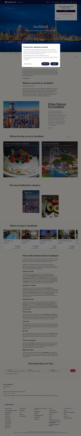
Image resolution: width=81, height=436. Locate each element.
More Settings (27, 63)
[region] (41, 55)
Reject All (45, 63)
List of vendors (26, 59)
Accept (54, 63)
